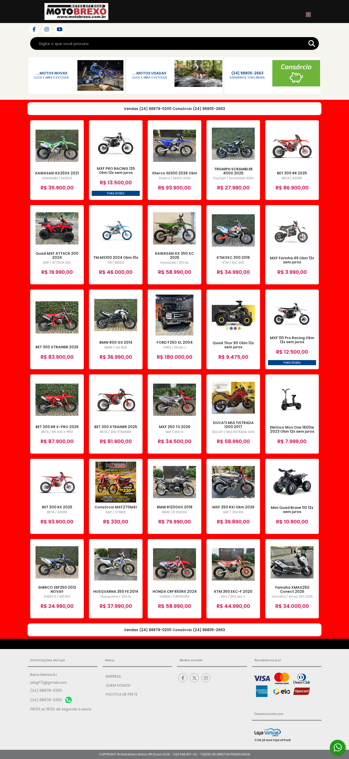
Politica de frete (121, 694)
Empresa (113, 676)
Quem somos (118, 685)
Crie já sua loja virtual (272, 740)
